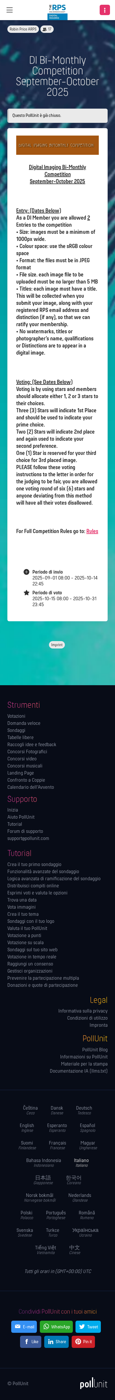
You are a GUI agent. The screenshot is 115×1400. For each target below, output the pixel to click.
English (27, 1128)
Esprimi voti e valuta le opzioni (37, 893)
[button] (105, 10)
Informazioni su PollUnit (84, 1057)
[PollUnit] (91, 1383)
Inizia (12, 810)
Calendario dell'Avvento (30, 787)
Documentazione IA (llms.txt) (79, 1071)
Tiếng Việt (45, 1250)
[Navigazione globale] (9, 10)
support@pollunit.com (28, 838)
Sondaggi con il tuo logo (30, 921)
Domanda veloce (23, 723)
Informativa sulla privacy (83, 1011)
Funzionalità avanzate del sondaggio (43, 872)
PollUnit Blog (95, 1050)
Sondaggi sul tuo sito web (32, 950)
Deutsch (84, 1111)
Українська (85, 1233)
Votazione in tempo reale (31, 957)
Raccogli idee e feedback (31, 745)
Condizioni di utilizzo (87, 1018)
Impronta (99, 1025)
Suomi (27, 1145)
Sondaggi (16, 730)
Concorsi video (22, 759)
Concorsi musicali (24, 766)
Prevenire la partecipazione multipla (43, 978)
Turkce (52, 1233)
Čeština (30, 1111)
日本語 (43, 1180)
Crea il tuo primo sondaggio (34, 865)
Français (57, 1145)
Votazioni (16, 716)
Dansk (57, 1111)
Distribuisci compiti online (33, 886)
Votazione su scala (25, 943)
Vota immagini (21, 907)
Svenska (25, 1233)
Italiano (81, 1163)
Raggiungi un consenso (30, 964)
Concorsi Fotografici (27, 752)
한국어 (74, 1180)
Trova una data (22, 900)
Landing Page (20, 773)
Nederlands (79, 1198)
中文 (74, 1250)
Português (56, 1215)
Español (87, 1128)
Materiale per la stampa (84, 1064)
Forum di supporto (25, 831)
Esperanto (57, 1128)
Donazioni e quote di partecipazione (42, 985)
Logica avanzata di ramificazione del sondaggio (54, 879)
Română (87, 1215)
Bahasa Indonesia (43, 1163)
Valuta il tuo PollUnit (27, 928)
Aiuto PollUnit (20, 817)
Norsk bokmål (39, 1198)
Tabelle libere (20, 738)
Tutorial (14, 824)
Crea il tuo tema (23, 914)
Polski (26, 1215)
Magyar (88, 1145)
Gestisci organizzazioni (29, 971)
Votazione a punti (24, 936)
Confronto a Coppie (26, 780)
